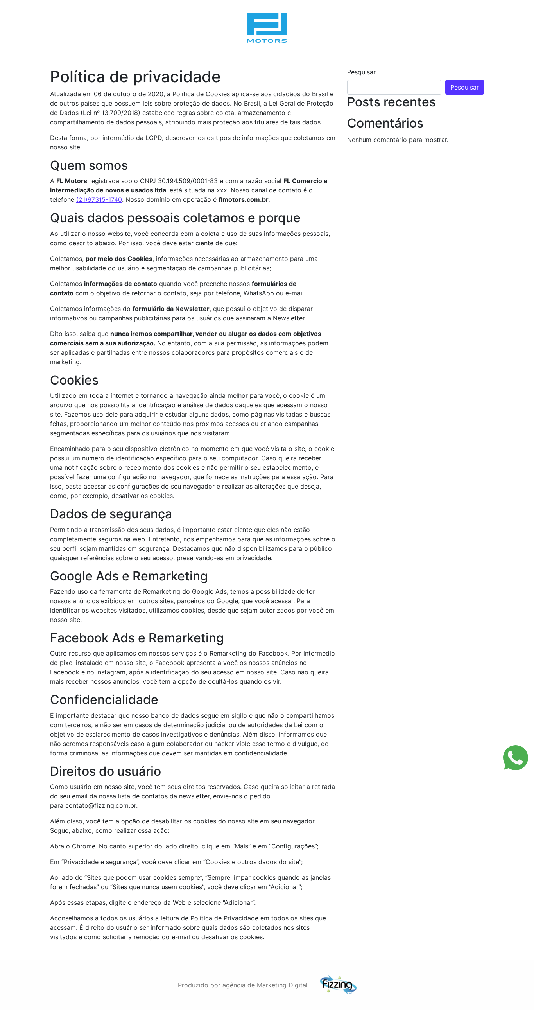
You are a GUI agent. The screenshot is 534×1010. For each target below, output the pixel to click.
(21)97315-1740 (99, 199)
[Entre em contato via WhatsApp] (515, 757)
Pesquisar (361, 72)
